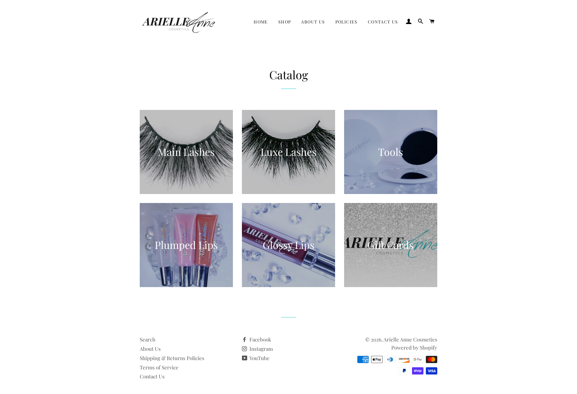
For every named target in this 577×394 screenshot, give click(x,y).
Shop (284, 22)
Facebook (259, 339)
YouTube (259, 358)
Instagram (260, 348)
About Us (313, 22)
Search (147, 339)
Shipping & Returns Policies (172, 358)
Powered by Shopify (414, 347)
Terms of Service (159, 367)
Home (261, 22)
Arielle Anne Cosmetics (410, 339)
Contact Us (383, 22)
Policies (346, 22)
